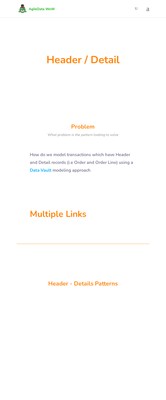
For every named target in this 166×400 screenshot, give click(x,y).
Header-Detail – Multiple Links (49, 324)
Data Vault (27, 331)
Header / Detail (45, 331)
